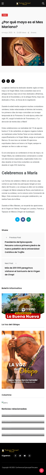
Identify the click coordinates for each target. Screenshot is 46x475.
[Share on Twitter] (8, 81)
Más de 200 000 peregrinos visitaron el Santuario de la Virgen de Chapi (22, 271)
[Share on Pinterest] (13, 81)
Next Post (9, 263)
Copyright (5, 467)
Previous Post (15, 237)
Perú (5, 15)
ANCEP (9, 415)
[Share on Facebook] (3, 81)
